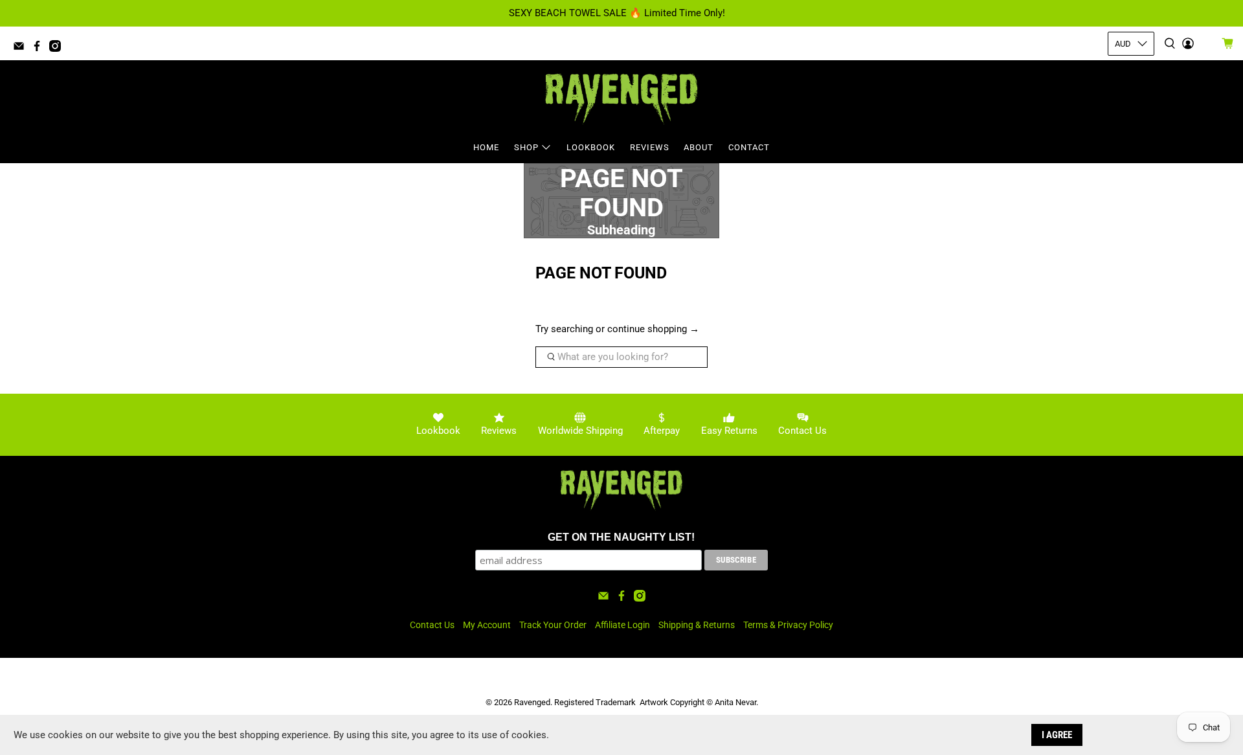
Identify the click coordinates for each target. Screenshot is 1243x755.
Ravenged (532, 702)
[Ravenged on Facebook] (40, 48)
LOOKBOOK (590, 147)
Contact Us (432, 625)
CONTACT (749, 147)
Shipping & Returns (696, 625)
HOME (486, 147)
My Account (487, 625)
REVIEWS (649, 147)
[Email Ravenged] (22, 48)
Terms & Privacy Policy (788, 625)
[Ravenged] (621, 99)
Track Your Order (553, 625)
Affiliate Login (622, 625)
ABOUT (698, 147)
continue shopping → (653, 329)
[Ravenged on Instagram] (58, 48)
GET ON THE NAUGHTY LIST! (621, 537)
